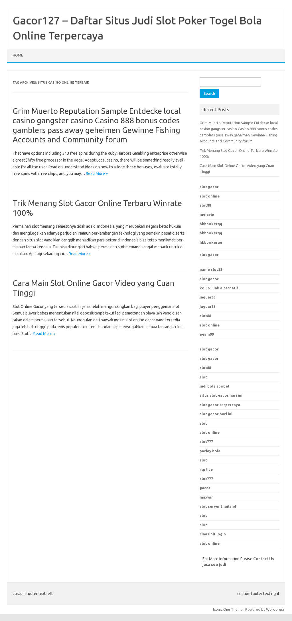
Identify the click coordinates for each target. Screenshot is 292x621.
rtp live (206, 469)
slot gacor (209, 187)
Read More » (97, 173)
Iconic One (221, 609)
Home (18, 55)
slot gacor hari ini (216, 414)
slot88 (205, 205)
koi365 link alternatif (219, 288)
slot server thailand (218, 506)
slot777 (206, 479)
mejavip (207, 214)
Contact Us (263, 559)
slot (203, 377)
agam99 (207, 334)
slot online (210, 196)
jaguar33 (208, 297)
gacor (205, 488)
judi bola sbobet (215, 386)
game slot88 (211, 269)
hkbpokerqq (211, 224)
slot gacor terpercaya (220, 405)
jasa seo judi (214, 564)
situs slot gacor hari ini (221, 395)
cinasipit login (213, 534)
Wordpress (275, 609)
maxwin (207, 497)
